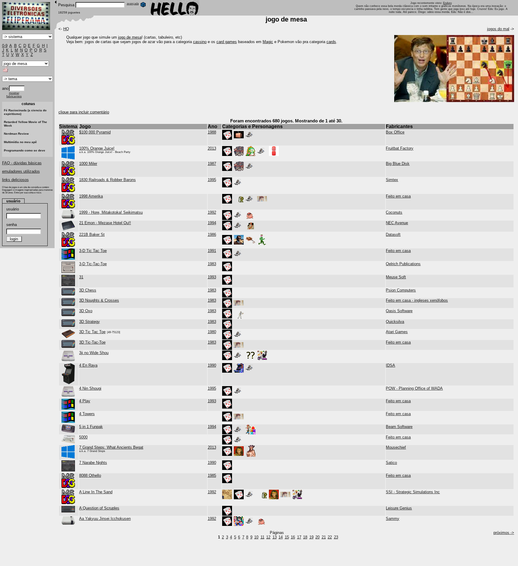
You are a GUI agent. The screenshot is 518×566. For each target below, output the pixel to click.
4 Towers (87, 414)
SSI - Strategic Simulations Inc (413, 492)
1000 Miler (88, 163)
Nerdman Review (16, 133)
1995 (212, 179)
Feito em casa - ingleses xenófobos (417, 300)
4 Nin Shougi (90, 388)
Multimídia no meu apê (20, 142)
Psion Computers (401, 290)
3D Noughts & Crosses (99, 300)
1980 (212, 332)
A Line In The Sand (95, 492)
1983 (212, 264)
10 (256, 537)
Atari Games (397, 332)
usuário (12, 209)
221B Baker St (92, 234)
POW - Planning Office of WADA (414, 388)
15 (287, 537)
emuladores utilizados (21, 171)
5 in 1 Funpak (91, 426)
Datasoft (393, 234)
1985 (212, 475)
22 (330, 537)
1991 (212, 250)
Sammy (392, 518)
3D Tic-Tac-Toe (92, 342)
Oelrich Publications (403, 264)
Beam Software (399, 426)
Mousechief (396, 447)
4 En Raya (88, 365)
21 (324, 537)
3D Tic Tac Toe (92, 332)
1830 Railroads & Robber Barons (107, 179)
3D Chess (87, 290)
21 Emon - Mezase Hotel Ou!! (105, 223)
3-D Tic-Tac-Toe (93, 264)
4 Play (84, 401)
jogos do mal (498, 29)
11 (262, 537)
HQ (66, 29)
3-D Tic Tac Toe (93, 250)
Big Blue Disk (397, 163)
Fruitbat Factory (399, 148)
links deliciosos (15, 179)
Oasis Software (399, 311)
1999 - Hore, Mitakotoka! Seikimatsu (111, 212)
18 (305, 537)
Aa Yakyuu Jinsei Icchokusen (105, 518)
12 (268, 537)
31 (81, 277)
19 (311, 537)
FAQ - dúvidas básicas (22, 163)
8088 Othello (90, 475)
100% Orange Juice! (97, 148)
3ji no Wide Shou (94, 352)
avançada (133, 3)
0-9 (4, 45)
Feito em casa (398, 196)
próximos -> (503, 532)
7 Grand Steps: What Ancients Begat (111, 447)
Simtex (392, 179)
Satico (391, 462)
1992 (212, 212)
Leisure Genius (399, 508)
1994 (212, 223)
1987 (212, 163)
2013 (212, 148)
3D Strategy (89, 321)
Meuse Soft (396, 277)
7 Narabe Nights (93, 462)
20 (317, 537)
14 (280, 537)
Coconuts (394, 212)
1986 (212, 234)
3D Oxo (85, 311)
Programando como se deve (24, 150)
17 (299, 537)
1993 (212, 277)
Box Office (395, 132)
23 (336, 537)
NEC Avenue (397, 223)
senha (11, 224)
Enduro (447, 2)
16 (293, 537)
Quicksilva (395, 321)
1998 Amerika (91, 196)
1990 (212, 365)
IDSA (390, 365)
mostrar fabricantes (14, 94)
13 (274, 537)
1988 (212, 132)
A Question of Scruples (99, 508)
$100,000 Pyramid (95, 132)
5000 (83, 437)
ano (5, 88)
